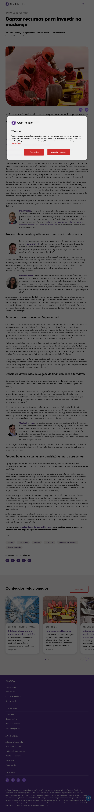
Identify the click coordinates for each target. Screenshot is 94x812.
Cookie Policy (16, 143)
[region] (47, 138)
